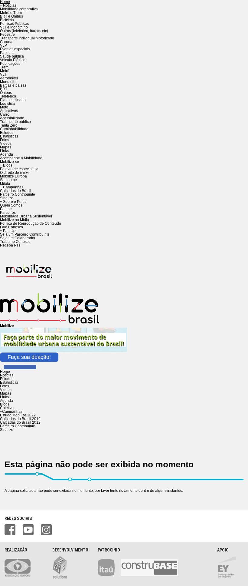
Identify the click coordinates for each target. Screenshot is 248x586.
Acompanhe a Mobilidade (21, 158)
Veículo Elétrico (12, 60)
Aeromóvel (9, 78)
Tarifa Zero (9, 125)
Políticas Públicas (14, 24)
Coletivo (7, 408)
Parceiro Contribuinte (17, 194)
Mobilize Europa (13, 176)
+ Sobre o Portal (13, 202)
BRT (3, 89)
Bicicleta (7, 20)
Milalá (5, 183)
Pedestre (7, 34)
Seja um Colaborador (17, 238)
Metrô (4, 71)
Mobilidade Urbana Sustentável (26, 216)
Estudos (6, 133)
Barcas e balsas (13, 85)
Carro (4, 114)
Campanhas (11, 411)
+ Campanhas (11, 187)
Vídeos (5, 143)
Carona (6, 42)
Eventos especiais (15, 49)
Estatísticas (9, 136)
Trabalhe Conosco (15, 242)
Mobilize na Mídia (14, 220)
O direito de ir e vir (15, 173)
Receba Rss (10, 245)
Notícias (6, 375)
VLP (3, 45)
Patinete (7, 53)
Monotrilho (9, 82)
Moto (4, 107)
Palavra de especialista (19, 169)
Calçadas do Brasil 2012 (20, 422)
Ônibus (6, 93)
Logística (7, 103)
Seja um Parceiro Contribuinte (25, 234)
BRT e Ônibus (11, 16)
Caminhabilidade (14, 129)
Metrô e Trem (11, 13)
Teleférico (8, 96)
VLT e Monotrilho (14, 27)
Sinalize (6, 198)
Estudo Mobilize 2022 (18, 415)
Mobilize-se (9, 162)
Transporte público (15, 122)
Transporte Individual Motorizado (27, 38)
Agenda (6, 154)
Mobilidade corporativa (19, 9)
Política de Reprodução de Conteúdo (30, 223)
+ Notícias (8, 5)
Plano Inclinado (13, 100)
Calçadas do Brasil (15, 191)
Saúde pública (12, 56)
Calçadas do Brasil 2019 (20, 419)
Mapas (5, 147)
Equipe (6, 209)
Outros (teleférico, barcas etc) (24, 31)
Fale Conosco (11, 227)
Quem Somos (11, 205)
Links (4, 151)
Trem (4, 67)
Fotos (4, 140)
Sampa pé (8, 180)
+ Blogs (6, 165)
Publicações (10, 63)
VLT (3, 74)
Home (5, 371)
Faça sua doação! (29, 357)
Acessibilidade (12, 118)
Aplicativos (9, 111)
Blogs (4, 404)
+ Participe (9, 231)
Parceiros (8, 212)
